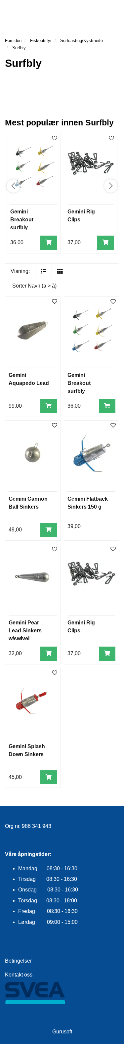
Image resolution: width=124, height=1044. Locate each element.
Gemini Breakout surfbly (21, 219)
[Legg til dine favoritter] (55, 138)
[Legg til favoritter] (55, 301)
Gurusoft (62, 1031)
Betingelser (18, 961)
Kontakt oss (18, 974)
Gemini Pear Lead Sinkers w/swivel (25, 630)
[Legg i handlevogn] (48, 243)
